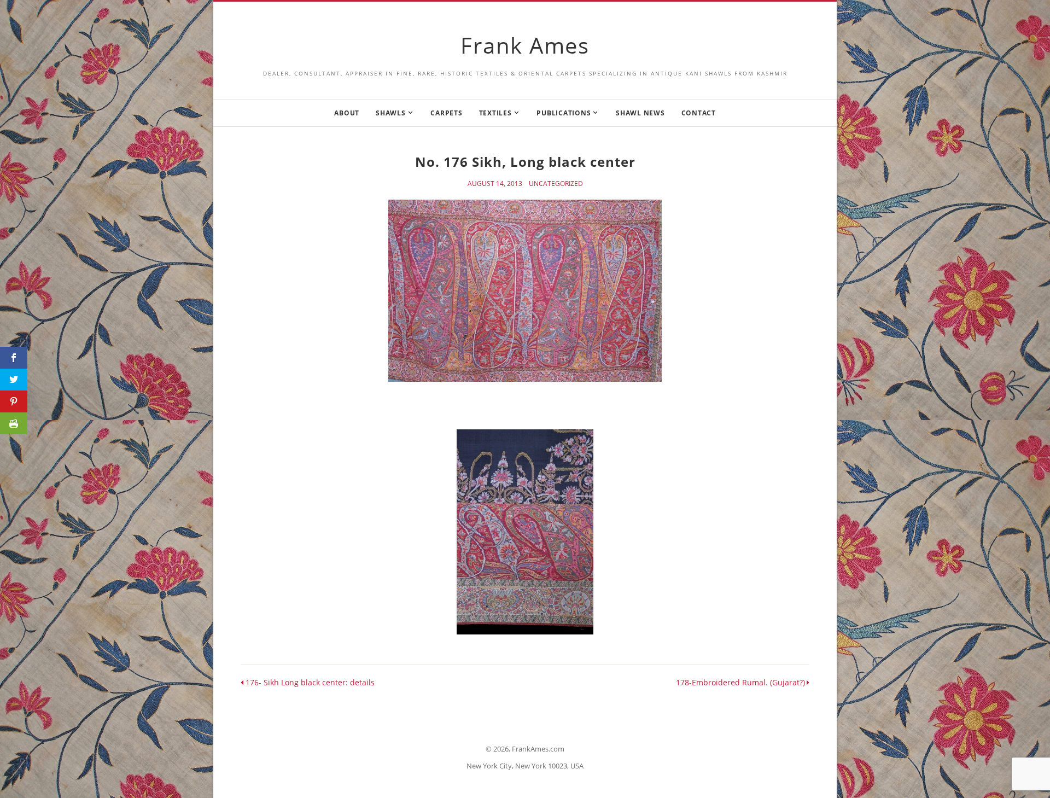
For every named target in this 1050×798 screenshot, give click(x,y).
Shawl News (640, 113)
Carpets (446, 113)
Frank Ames (525, 45)
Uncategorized (556, 184)
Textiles (495, 113)
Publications (563, 113)
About (346, 113)
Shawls (391, 113)
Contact (698, 113)
